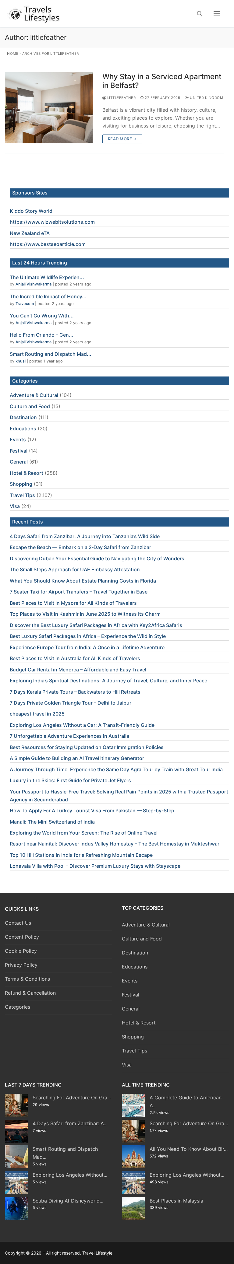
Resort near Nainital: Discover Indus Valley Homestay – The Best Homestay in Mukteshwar (114, 844)
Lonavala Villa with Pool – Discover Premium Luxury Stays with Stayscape (95, 866)
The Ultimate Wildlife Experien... (47, 277)
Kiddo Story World (31, 211)
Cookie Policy (21, 951)
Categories (17, 1007)
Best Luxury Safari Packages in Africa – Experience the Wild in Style (88, 636)
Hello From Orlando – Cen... (41, 335)
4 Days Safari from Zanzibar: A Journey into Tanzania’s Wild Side (85, 536)
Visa (15, 506)
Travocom (25, 303)
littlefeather (121, 98)
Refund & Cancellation (30, 993)
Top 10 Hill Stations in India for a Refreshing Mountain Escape (81, 855)
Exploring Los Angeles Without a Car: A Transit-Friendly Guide (82, 725)
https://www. (25, 244)
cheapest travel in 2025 (37, 714)
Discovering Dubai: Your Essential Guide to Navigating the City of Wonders (97, 558)
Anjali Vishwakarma (33, 284)
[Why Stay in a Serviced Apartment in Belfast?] (49, 107)
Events (18, 439)
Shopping (21, 484)
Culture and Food (30, 406)
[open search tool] (199, 13)
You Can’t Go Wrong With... (42, 316)
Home (12, 53)
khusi (21, 361)
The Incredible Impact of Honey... (48, 296)
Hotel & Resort (26, 473)
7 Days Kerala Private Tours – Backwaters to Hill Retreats (75, 692)
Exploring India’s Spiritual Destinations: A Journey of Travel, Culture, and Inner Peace (108, 681)
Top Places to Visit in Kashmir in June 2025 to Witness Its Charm (85, 614)
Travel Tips (22, 495)
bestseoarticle (57, 244)
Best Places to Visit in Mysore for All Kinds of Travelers (73, 603)
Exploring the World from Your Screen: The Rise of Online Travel (84, 833)
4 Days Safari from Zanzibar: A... (70, 1123)
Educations (23, 428)
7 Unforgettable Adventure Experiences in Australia (69, 736)
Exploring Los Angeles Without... (70, 1175)
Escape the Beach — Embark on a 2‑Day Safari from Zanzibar (80, 547)
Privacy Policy (21, 965)
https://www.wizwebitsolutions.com (52, 222)
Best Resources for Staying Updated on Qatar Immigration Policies (87, 747)
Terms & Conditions (27, 979)
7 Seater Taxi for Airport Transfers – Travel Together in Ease (78, 592)
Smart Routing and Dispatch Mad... (50, 354)
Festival (18, 451)
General (19, 462)
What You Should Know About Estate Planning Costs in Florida (83, 581)
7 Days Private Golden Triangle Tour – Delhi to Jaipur (70, 703)
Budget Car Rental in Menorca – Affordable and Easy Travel (78, 670)
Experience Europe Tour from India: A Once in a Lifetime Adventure (87, 647)
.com (80, 244)
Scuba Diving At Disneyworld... (68, 1201)
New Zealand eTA (30, 233)
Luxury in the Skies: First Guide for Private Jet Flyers (70, 780)
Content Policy (22, 937)
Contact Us (18, 923)
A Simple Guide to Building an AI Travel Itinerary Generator (77, 758)
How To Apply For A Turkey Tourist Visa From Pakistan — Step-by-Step (92, 810)
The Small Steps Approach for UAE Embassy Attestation (75, 569)
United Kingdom (206, 98)
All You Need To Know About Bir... (189, 1149)
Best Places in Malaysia (176, 1201)
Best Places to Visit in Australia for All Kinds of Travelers (75, 658)
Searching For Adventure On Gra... (72, 1097)
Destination (23, 417)
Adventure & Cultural (34, 395)
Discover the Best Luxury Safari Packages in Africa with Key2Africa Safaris (96, 625)
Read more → (122, 138)
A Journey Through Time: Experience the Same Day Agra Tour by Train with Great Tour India (116, 769)
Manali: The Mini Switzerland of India (52, 822)
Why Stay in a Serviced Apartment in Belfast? (162, 81)
